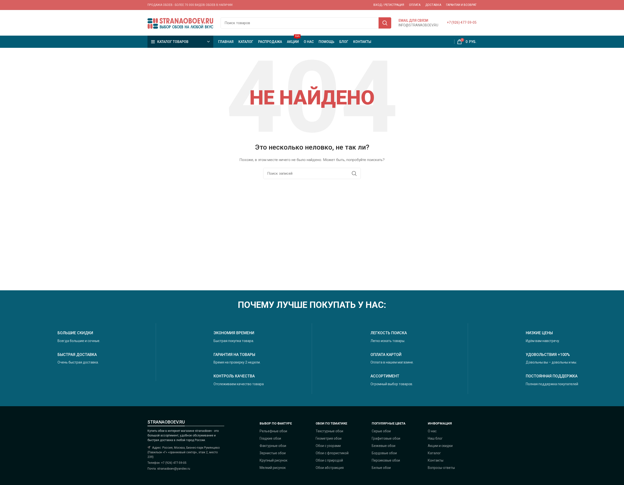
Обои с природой (329, 460)
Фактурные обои (273, 446)
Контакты (435, 460)
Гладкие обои (270, 438)
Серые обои (381, 431)
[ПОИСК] (385, 23)
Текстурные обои (329, 431)
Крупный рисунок (273, 460)
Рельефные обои (273, 431)
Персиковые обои (386, 460)
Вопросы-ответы (441, 468)
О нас (432, 431)
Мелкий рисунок (273, 468)
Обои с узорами (328, 446)
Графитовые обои (386, 438)
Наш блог (435, 438)
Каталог (434, 453)
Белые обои (381, 468)
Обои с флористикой (332, 453)
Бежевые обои (383, 446)
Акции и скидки (440, 446)
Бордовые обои (384, 453)
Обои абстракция (330, 468)
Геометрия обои (328, 438)
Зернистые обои (273, 453)
